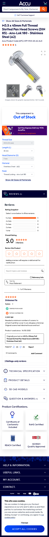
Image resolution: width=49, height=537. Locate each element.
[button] (43, 53)
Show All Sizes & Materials (19, 21)
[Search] (43, 9)
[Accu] (24, 3)
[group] (24, 66)
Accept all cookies (24, 529)
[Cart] (45, 3)
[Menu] (4, 3)
